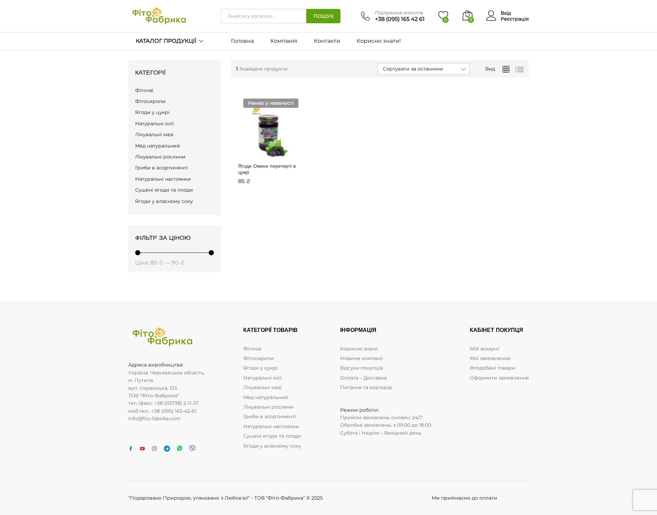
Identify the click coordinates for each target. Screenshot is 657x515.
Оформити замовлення (499, 378)
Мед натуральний (157, 146)
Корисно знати (359, 349)
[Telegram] (166, 449)
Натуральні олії (154, 123)
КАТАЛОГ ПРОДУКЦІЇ (166, 41)
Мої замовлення (490, 358)
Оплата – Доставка (363, 378)
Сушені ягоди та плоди (164, 190)
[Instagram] (154, 449)
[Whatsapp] (179, 449)
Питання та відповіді (366, 387)
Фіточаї (144, 90)
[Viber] (192, 449)
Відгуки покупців (361, 368)
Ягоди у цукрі (152, 112)
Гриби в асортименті (161, 168)
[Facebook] (131, 449)
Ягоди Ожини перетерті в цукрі (267, 169)
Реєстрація (515, 19)
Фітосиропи (150, 101)
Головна (242, 41)
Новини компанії (361, 358)
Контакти (327, 41)
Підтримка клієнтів (399, 13)
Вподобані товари (492, 368)
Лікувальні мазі (154, 134)
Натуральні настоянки (163, 179)
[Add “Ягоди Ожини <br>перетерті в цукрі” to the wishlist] (284, 154)
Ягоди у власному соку (164, 201)
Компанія (283, 41)
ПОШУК (323, 16)
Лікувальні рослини (160, 157)
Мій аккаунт (485, 349)
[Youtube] (142, 449)
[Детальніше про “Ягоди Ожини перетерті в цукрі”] (252, 154)
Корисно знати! (379, 41)
